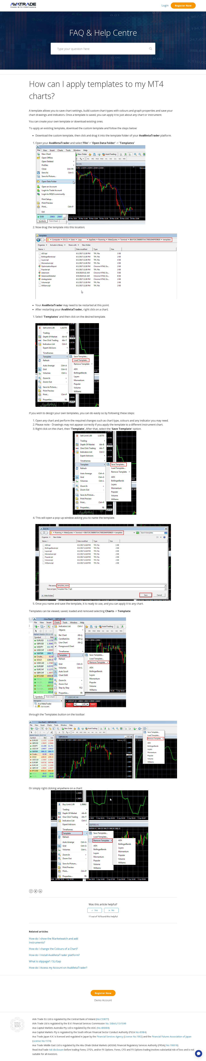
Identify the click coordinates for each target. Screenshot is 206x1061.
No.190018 (171, 1045)
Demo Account (103, 1000)
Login (165, 5)
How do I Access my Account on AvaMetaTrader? (58, 967)
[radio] (94, 910)
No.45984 (141, 1032)
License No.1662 (133, 1036)
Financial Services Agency (110, 1036)
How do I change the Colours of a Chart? (53, 949)
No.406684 (103, 1027)
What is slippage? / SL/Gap (45, 961)
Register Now (183, 5)
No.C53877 (102, 1019)
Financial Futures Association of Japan (171, 1036)
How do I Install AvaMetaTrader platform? (54, 955)
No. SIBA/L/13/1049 (115, 1023)
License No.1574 (41, 1040)
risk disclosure (56, 1049)
